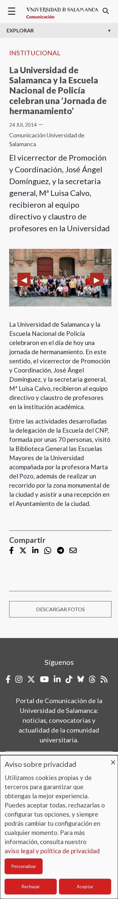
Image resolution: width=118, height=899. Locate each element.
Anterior (23, 279)
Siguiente (96, 279)
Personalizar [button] (23, 866)
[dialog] (59, 827)
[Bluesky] (80, 679)
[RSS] (104, 679)
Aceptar (85, 886)
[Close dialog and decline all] (113, 759)
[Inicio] (62, 13)
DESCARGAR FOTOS (60, 609)
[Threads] (92, 679)
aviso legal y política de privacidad (52, 851)
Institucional (35, 53)
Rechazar (30, 886)
